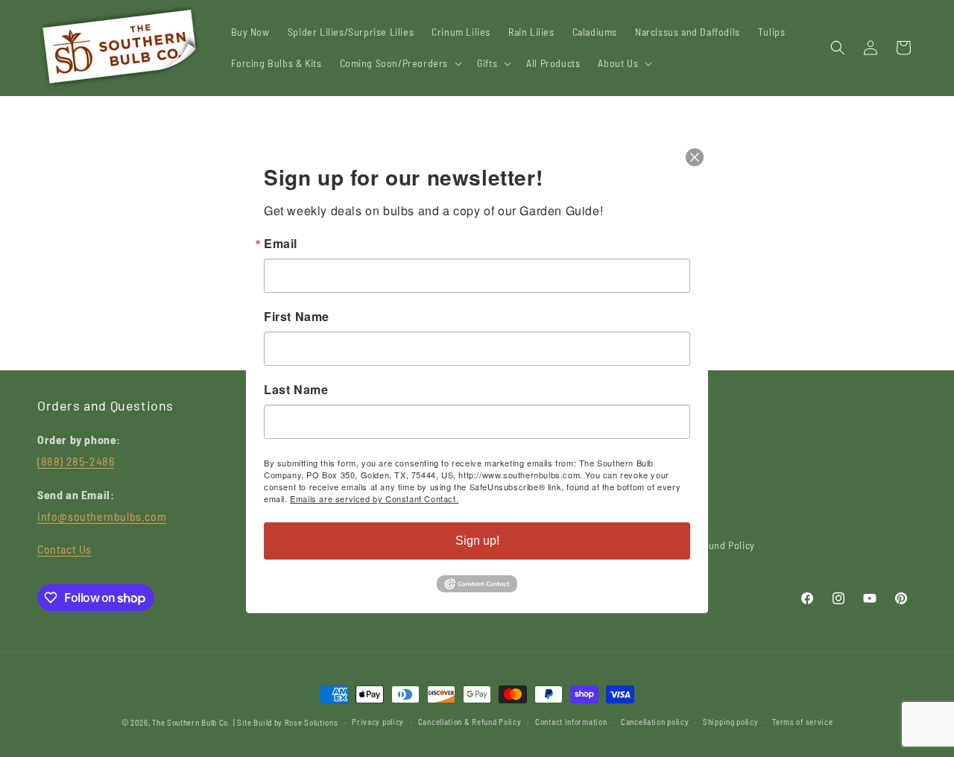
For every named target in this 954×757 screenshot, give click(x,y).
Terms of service (802, 721)
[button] (400, 63)
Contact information (571, 721)
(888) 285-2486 (75, 461)
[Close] (695, 157)
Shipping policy (731, 721)
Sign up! (477, 540)
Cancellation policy (655, 721)
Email (280, 244)
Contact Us (64, 549)
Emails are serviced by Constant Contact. (374, 498)
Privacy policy (378, 721)
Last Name (296, 390)
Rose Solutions (311, 722)
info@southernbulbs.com (101, 516)
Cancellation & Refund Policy (470, 721)
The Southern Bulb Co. (191, 722)
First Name (296, 317)
